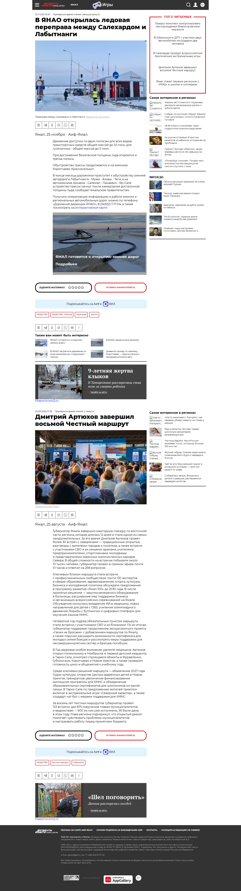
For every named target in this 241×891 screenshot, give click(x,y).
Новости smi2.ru (47, 400)
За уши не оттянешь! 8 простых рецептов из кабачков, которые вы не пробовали (185, 140)
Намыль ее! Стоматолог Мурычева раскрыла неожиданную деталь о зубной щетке (184, 105)
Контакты (151, 830)
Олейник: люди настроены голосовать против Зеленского (181, 229)
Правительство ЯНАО (98, 117)
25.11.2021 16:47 (42, 14)
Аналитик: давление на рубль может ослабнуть (184, 206)
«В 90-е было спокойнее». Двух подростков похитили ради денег (183, 127)
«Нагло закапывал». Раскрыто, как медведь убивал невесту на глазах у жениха (184, 420)
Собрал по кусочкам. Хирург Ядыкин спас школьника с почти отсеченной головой (185, 117)
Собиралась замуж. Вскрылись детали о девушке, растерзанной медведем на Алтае (183, 478)
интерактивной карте (91, 207)
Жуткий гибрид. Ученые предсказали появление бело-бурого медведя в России (185, 455)
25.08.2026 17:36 (43, 411)
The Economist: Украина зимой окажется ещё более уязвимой (180, 218)
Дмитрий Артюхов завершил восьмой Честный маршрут (178, 69)
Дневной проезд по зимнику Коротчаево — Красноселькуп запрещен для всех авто (122, 354)
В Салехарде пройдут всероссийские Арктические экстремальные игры (177, 55)
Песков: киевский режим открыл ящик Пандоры (182, 194)
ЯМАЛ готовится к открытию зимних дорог (97, 257)
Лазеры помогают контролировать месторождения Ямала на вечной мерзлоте (177, 26)
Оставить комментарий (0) (120, 287)
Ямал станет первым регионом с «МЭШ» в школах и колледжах (177, 83)
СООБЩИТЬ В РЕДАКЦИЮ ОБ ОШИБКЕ (180, 830)
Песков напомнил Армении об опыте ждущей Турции (184, 183)
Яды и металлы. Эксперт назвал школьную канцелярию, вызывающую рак (182, 432)
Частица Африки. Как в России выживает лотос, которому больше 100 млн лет (184, 443)
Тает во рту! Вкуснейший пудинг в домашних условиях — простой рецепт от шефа (183, 467)
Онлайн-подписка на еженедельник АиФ (119, 830)
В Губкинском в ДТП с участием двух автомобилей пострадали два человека (177, 40)
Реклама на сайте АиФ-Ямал (76, 830)
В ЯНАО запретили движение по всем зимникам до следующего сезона (68, 354)
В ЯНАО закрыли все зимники (122, 340)
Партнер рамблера (91, 878)
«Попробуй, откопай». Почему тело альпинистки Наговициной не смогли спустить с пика (184, 163)
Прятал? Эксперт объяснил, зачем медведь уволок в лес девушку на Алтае (183, 152)
